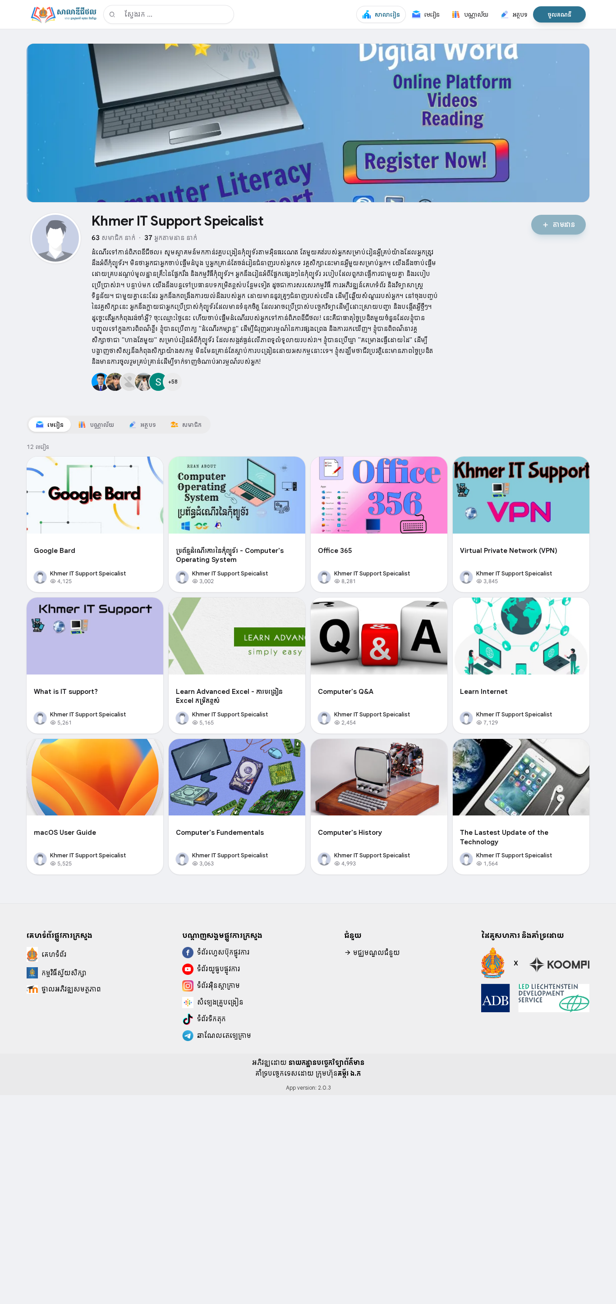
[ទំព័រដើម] (63, 14)
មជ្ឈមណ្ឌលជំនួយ (375, 952)
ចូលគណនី (559, 14)
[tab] (49, 424)
